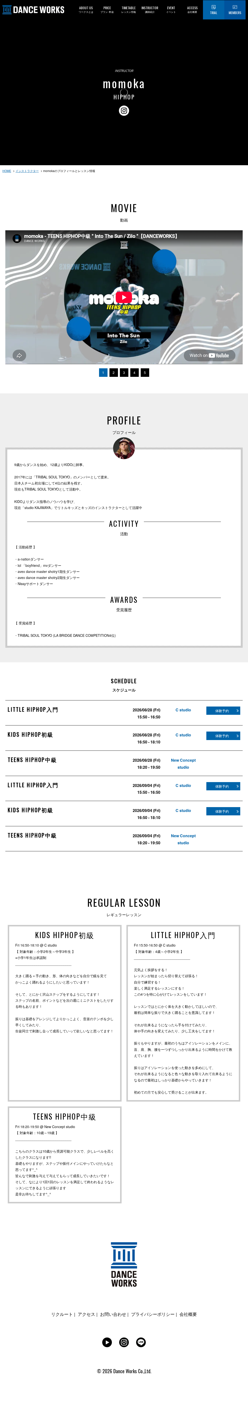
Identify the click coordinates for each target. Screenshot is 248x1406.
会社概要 (188, 1314)
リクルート (62, 1314)
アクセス (86, 1314)
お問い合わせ (113, 1314)
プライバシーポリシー (153, 1314)
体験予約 (222, 710)
